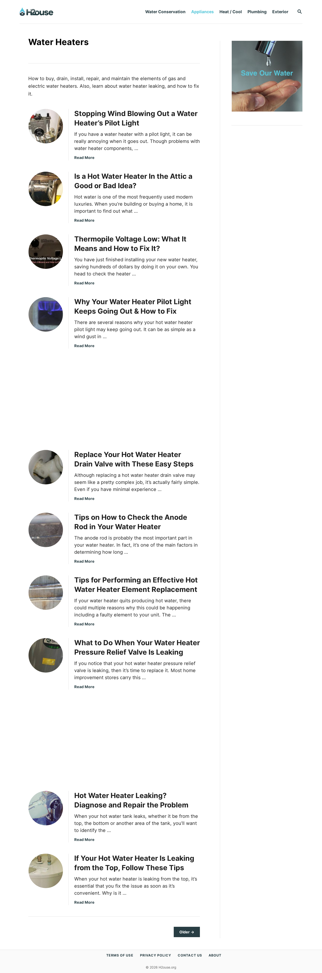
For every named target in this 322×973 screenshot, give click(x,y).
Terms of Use (119, 955)
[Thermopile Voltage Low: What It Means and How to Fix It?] (46, 251)
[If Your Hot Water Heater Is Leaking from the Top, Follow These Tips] (46, 871)
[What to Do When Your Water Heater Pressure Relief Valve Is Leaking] (46, 655)
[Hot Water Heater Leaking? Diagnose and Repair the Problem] (46, 808)
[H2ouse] (68, 12)
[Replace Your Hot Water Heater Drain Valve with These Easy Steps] (46, 467)
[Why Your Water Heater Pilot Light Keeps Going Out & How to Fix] (46, 314)
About (215, 955)
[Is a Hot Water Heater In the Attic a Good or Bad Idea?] (46, 189)
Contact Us (190, 955)
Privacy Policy (155, 955)
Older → (186, 932)
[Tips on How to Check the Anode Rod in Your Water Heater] (46, 530)
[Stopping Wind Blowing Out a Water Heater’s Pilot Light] (46, 126)
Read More (84, 157)
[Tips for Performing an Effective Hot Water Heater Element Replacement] (46, 592)
